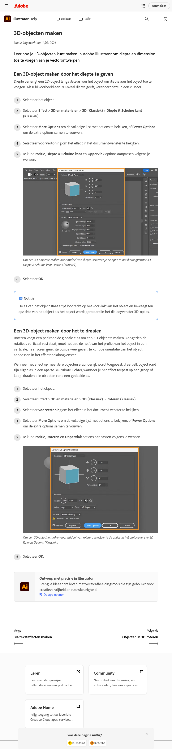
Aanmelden (159, 6)
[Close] (146, 734)
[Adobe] (21, 6)
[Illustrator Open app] (166, 19)
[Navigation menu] (6, 6)
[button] (143, 6)
